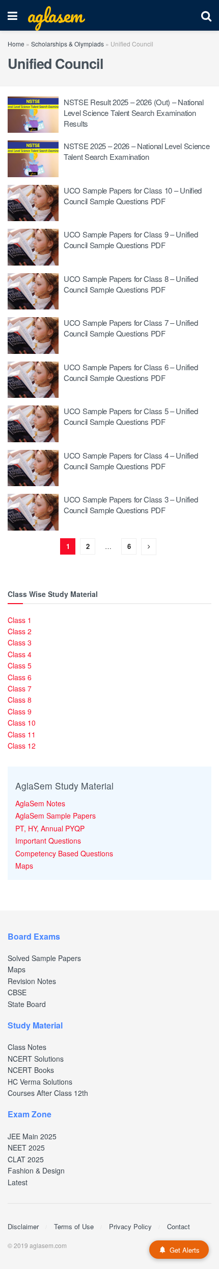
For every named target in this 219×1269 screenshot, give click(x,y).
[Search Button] (206, 15)
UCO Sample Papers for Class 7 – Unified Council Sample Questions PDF (131, 328)
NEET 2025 (26, 1147)
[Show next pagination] (148, 546)
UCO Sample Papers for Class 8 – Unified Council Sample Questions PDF (131, 284)
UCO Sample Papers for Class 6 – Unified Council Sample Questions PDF (131, 372)
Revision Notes (32, 981)
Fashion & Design (36, 1170)
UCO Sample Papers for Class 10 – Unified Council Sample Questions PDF (133, 195)
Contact (178, 1226)
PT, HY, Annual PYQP (50, 828)
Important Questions (48, 840)
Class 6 (20, 677)
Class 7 (20, 688)
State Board (27, 1004)
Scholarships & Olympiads (67, 43)
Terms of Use (74, 1226)
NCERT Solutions (36, 1058)
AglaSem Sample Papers (55, 815)
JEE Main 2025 (32, 1136)
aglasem (55, 15)
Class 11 (22, 734)
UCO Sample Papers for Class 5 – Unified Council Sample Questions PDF (131, 416)
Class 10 (22, 722)
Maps (24, 865)
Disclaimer (23, 1226)
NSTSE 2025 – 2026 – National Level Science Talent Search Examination (136, 151)
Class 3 (20, 642)
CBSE (17, 992)
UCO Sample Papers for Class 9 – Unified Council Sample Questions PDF (131, 239)
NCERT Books (31, 1070)
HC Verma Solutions (40, 1081)
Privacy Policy (130, 1226)
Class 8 (20, 700)
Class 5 (20, 665)
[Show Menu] (12, 15)
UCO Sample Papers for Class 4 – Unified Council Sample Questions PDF (131, 460)
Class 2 (20, 631)
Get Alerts (185, 1250)
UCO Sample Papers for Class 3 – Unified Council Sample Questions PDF (131, 504)
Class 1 (20, 620)
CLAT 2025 (26, 1159)
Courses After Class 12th (48, 1093)
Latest (18, 1182)
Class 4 (20, 654)
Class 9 (20, 711)
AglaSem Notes (40, 803)
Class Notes (27, 1047)
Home (16, 43)
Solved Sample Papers (44, 958)
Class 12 (22, 745)
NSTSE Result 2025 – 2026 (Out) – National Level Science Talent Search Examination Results (134, 113)
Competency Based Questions (64, 853)
